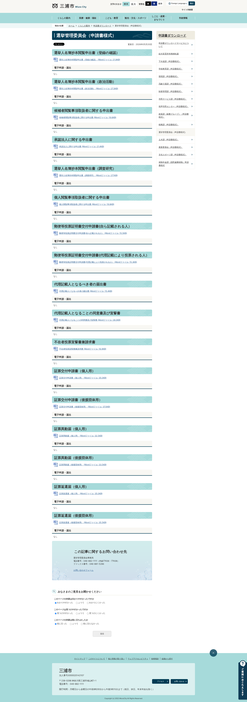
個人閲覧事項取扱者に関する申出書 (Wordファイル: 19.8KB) (86, 204)
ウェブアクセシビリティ (138, 659)
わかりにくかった (97, 602)
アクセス (160, 681)
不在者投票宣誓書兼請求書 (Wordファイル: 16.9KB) (82, 349)
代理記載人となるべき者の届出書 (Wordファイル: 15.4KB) (85, 291)
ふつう (81, 602)
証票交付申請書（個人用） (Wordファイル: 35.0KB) (82, 378)
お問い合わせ (179, 681)
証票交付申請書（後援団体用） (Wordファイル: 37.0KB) (84, 406)
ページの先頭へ (213, 653)
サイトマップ (79, 659)
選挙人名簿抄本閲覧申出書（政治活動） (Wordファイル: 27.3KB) (88, 88)
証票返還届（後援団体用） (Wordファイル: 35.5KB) (82, 522)
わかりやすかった (65, 602)
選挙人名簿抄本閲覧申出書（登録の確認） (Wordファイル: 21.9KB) (89, 59)
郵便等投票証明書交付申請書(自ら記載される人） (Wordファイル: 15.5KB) (93, 233)
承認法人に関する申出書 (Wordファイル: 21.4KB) (81, 146)
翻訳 (192, 3)
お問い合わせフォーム (83, 570)
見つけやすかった (65, 613)
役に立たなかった (91, 623)
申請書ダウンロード (102, 25)
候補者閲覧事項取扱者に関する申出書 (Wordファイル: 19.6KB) (87, 117)
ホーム (71, 25)
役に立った (62, 623)
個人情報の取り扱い (116, 659)
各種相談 (155, 659)
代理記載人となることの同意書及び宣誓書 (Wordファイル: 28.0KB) (89, 320)
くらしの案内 (84, 25)
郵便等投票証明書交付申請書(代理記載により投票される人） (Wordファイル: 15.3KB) (98, 262)
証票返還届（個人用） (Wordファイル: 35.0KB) (80, 493)
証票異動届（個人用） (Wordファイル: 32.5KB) (80, 435)
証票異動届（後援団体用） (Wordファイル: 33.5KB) (82, 464)
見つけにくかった (97, 613)
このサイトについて (96, 659)
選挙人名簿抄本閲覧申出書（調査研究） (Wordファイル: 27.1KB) (88, 175)
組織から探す (167, 659)
